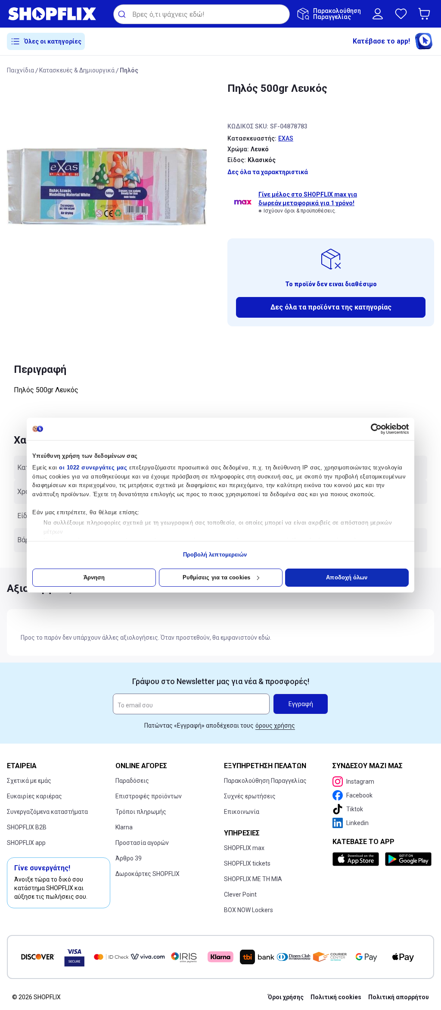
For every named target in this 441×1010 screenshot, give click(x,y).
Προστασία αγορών (142, 842)
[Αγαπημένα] (400, 13)
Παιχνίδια (20, 70)
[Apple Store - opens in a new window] (357, 859)
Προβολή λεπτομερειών (215, 554)
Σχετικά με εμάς (29, 780)
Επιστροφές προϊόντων (148, 796)
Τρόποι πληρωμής (140, 811)
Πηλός (129, 70)
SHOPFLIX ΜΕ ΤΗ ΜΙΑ (253, 879)
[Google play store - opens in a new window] (408, 859)
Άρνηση (94, 577)
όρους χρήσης (275, 725)
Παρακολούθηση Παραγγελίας (265, 780)
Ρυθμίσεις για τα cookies (216, 577)
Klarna (124, 827)
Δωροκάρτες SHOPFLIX (147, 873)
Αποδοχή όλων (346, 577)
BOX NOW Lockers (248, 910)
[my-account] (377, 13)
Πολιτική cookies (336, 997)
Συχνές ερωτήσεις (250, 796)
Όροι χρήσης (286, 997)
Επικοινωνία (241, 811)
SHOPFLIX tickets (247, 863)
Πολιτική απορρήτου (398, 997)
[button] (426, 13)
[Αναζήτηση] (123, 14)
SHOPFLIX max (244, 847)
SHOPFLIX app (26, 842)
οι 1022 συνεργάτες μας (93, 467)
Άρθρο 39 (128, 858)
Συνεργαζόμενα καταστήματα (47, 811)
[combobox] (201, 14)
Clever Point (240, 894)
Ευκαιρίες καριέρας (34, 796)
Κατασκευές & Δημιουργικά (77, 70)
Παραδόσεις (132, 780)
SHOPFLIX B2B (27, 827)
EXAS (285, 138)
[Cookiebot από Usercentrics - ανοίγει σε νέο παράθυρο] (371, 429)
